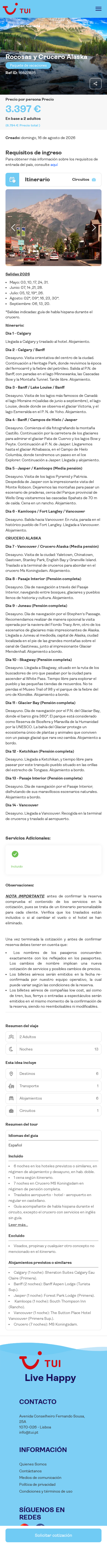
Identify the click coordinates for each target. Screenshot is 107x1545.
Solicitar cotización (53, 1535)
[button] (13, 227)
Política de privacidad (37, 1484)
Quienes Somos (33, 1464)
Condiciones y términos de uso (45, 1491)
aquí (54, 164)
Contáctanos (30, 1471)
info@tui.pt (28, 1432)
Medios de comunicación (40, 1477)
